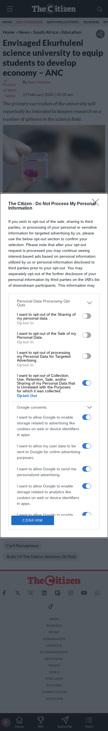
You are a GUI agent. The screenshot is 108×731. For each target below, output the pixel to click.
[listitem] (54, 303)
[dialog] (54, 365)
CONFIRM (32, 520)
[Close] (97, 204)
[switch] (86, 316)
